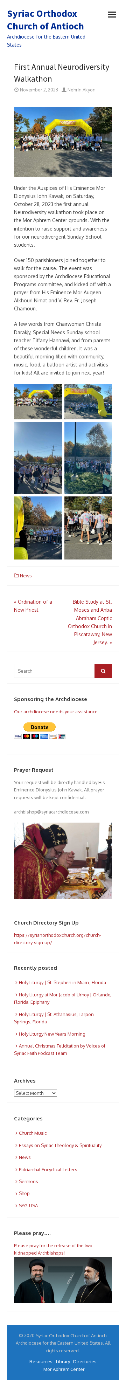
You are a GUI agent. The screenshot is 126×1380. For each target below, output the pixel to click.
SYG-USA (28, 1205)
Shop (24, 1193)
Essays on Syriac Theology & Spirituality (60, 1145)
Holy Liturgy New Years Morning (52, 1034)
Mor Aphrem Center (64, 1369)
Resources (40, 1361)
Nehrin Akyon (81, 89)
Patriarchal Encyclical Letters (48, 1169)
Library (63, 1361)
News (26, 575)
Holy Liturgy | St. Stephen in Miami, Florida (62, 982)
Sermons (28, 1181)
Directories (85, 1361)
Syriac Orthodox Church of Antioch (45, 19)
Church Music (33, 1133)
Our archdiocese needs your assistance (56, 711)
